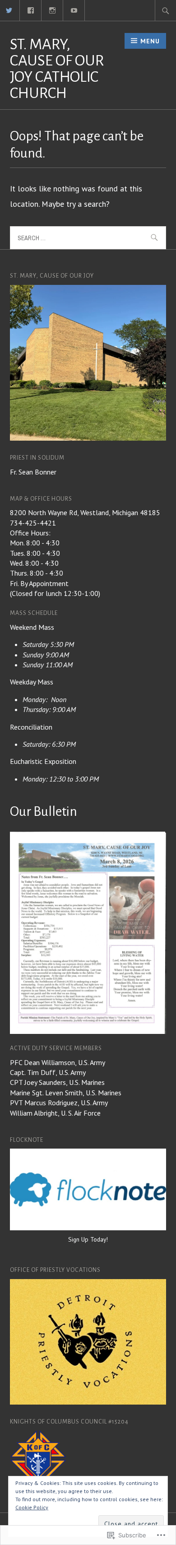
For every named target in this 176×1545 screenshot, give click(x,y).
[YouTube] (74, 9)
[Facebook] (31, 9)
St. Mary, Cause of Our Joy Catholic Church (57, 68)
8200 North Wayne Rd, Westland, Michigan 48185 (85, 512)
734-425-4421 (33, 522)
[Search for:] (165, 10)
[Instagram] (52, 9)
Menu (150, 41)
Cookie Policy (31, 1507)
